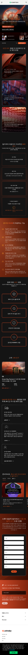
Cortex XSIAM (14, 232)
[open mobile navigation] (1, 2)
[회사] (14, 552)
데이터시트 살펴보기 (7, 26)
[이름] (14, 538)
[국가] (14, 566)
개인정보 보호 (4, 634)
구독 (4, 603)
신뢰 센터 (3, 636)
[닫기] (25, 645)
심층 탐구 (6, 420)
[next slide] (25, 34)
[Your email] (14, 594)
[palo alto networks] (14, 2)
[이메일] (14, 548)
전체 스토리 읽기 (5, 388)
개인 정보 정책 (12, 649)
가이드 (9, 478)
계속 (13, 571)
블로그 (13, 478)
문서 (3, 640)
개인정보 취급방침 (5, 599)
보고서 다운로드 (6, 506)
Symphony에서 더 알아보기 (8, 29)
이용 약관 (11, 599)
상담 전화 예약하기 (8, 461)
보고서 (4, 478)
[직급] (14, 557)
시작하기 (6, 440)
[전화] (14, 562)
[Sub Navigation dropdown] (9, 43)
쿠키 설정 (13, 652)
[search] (26, 2)
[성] (14, 543)
